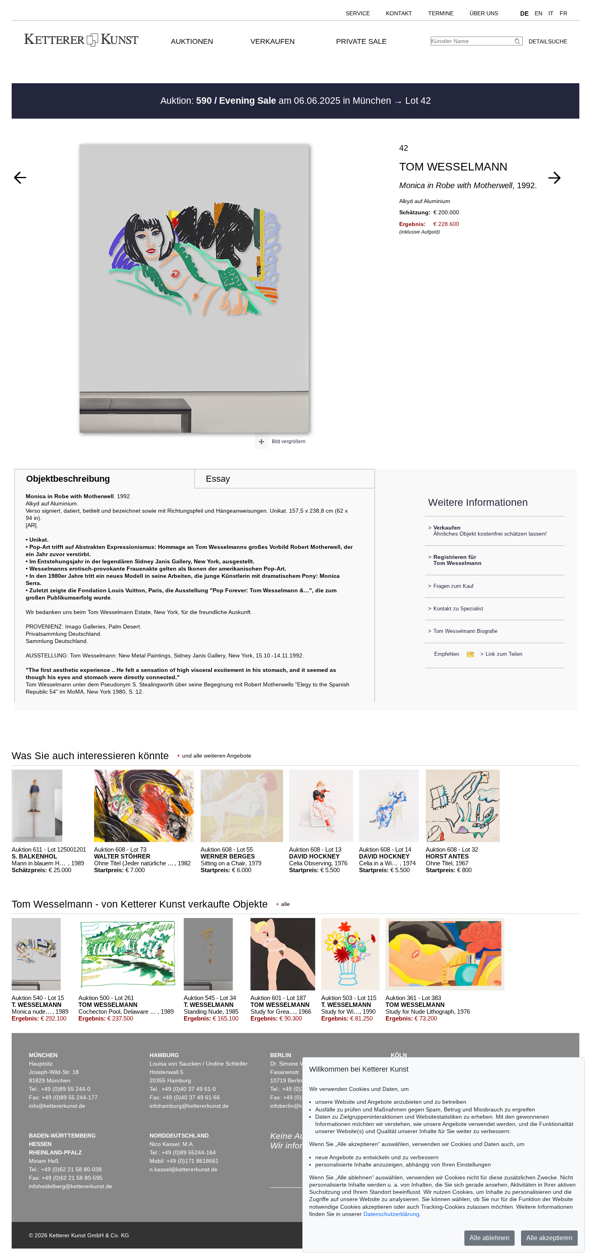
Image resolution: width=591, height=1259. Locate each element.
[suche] (518, 41)
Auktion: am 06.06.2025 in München (277, 100)
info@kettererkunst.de (57, 1106)
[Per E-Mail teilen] (468, 654)
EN (538, 13)
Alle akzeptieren (549, 1237)
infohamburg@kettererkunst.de (189, 1106)
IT (551, 13)
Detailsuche (548, 41)
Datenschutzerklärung (391, 1214)
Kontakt (399, 13)
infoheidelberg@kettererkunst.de (70, 1186)
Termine (441, 13)
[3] (554, 178)
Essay (218, 479)
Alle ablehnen (489, 1237)
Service (358, 13)
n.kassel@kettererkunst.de (184, 1169)
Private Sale (361, 41)
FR (563, 13)
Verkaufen (272, 41)
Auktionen (192, 41)
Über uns (484, 13)
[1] (20, 178)
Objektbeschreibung (68, 479)
